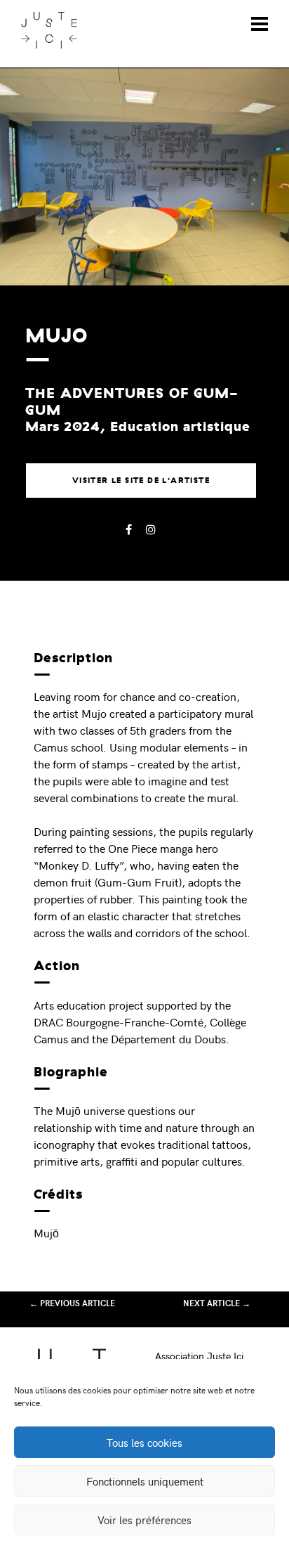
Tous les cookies (144, 1443)
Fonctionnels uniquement (144, 1481)
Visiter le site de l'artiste (141, 480)
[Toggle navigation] (259, 24)
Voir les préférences (144, 1520)
